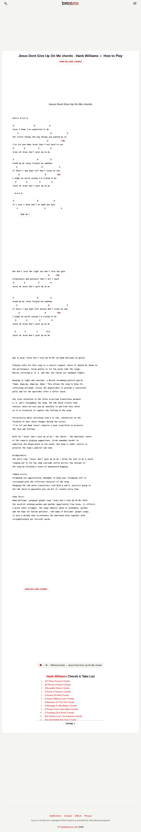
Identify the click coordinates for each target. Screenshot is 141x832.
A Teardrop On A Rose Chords (59, 713)
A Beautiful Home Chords (57, 688)
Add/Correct (55, 816)
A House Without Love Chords (59, 699)
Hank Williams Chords (70, 62)
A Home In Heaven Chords (58, 692)
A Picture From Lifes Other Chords (61, 709)
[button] (5, 3)
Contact (68, 816)
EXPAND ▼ (70, 724)
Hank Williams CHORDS (36, 589)
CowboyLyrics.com (69, 827)
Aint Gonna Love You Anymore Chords (63, 716)
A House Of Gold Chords (57, 695)
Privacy (88, 816)
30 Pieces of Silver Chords (58, 685)
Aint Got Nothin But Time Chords (60, 720)
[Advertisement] (70, 28)
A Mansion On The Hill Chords (59, 702)
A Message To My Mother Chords (61, 706)
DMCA (78, 816)
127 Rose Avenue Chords (57, 681)
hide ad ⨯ (25, 214)
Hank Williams (56, 676)
